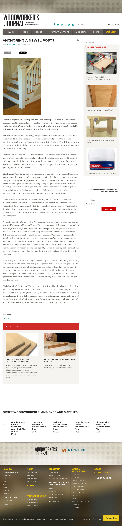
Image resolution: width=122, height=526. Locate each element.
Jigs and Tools (8, 500)
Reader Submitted (12, 45)
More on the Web (55, 475)
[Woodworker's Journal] (48, 451)
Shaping (5, 487)
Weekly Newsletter (79, 470)
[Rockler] (74, 451)
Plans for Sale (31, 481)
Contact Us (101, 472)
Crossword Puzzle (78, 504)
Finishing (6, 493)
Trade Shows (53, 497)
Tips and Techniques (10, 497)
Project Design (8, 475)
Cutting (5, 481)
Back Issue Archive (32, 505)
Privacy (99, 519)
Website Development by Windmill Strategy (37, 519)
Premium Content (59, 31)
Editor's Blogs (54, 491)
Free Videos (30, 489)
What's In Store (77, 495)
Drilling (5, 484)
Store (96, 31)
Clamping (6, 490)
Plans (24, 31)
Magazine (80, 31)
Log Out (115, 25)
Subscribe (75, 477)
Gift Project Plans (32, 472)
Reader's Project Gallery (80, 501)
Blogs (51, 488)
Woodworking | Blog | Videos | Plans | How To (21, 20)
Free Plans (30, 475)
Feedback (75, 507)
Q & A (6, 318)
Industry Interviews (78, 486)
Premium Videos (32, 492)
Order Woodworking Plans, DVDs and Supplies (40, 412)
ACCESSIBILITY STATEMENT (64, 519)
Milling (5, 478)
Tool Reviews (54, 501)
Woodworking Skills (10, 472)
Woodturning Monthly (79, 489)
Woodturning (8, 504)
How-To (10, 31)
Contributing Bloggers (56, 494)
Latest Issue (53, 472)
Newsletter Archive (78, 480)
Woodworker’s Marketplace (58, 478)
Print (8, 53)
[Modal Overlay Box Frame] (101, 197)
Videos (38, 31)
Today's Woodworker (79, 483)
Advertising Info (89, 519)
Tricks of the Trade (78, 492)
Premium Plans (31, 478)
